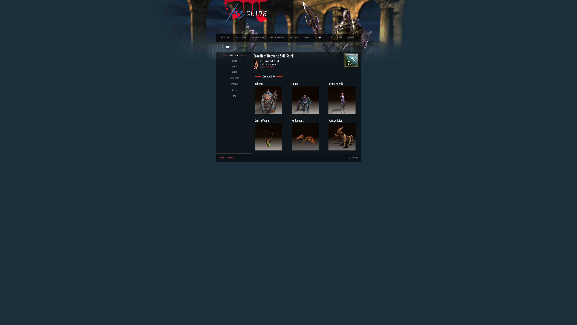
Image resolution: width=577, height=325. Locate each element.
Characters (240, 37)
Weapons (294, 37)
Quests (350, 37)
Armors (307, 37)
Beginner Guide (258, 37)
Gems (234, 66)
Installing (224, 37)
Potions (234, 84)
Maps (339, 37)
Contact (230, 157)
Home (221, 157)
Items (318, 37)
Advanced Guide (277, 37)
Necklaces (234, 78)
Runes (234, 61)
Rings (234, 72)
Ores (234, 90)
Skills (329, 37)
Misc (234, 96)
